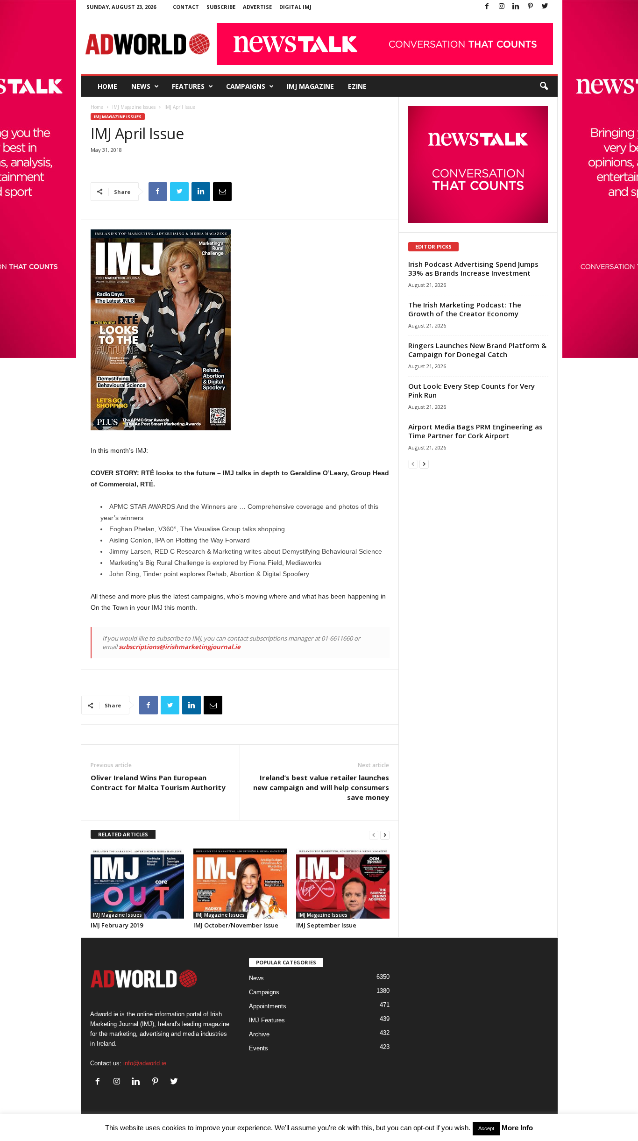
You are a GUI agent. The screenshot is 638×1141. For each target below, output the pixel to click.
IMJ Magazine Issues (134, 107)
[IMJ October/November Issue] (240, 884)
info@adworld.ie (144, 1063)
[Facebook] (487, 7)
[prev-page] (373, 835)
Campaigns (245, 86)
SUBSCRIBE (220, 6)
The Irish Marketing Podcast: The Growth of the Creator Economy (464, 309)
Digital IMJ (295, 6)
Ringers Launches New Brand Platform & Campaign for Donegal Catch (477, 350)
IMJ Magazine (310, 86)
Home (107, 86)
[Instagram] (501, 7)
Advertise (257, 6)
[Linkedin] (516, 7)
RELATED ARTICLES (123, 834)
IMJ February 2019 (117, 925)
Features (188, 86)
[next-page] (385, 835)
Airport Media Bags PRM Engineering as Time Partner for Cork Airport (475, 431)
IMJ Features (267, 1020)
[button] (543, 86)
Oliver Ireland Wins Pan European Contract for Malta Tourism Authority (158, 782)
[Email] (222, 191)
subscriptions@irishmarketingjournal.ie (180, 646)
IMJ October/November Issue (235, 925)
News (140, 86)
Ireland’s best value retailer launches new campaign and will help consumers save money (321, 787)
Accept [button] (486, 1128)
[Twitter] (545, 7)
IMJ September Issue (326, 925)
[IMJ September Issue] (343, 884)
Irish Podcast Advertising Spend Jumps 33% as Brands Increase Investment (473, 268)
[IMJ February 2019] (137, 884)
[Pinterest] (530, 7)
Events (258, 1048)
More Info (517, 1128)
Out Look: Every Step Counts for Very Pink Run (471, 390)
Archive (259, 1034)
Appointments (267, 1006)
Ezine (357, 86)
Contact (186, 6)
